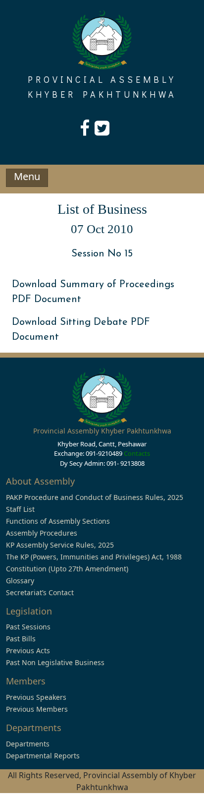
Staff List (20, 509)
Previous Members (37, 709)
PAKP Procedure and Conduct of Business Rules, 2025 (94, 497)
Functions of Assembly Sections (58, 521)
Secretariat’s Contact (40, 592)
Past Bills (21, 638)
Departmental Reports (43, 755)
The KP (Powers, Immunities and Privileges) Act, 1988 (94, 556)
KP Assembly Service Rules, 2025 (60, 545)
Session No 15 (102, 254)
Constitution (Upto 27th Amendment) (67, 568)
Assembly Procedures (41, 533)
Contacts (137, 453)
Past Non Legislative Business (55, 662)
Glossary (20, 580)
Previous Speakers (36, 697)
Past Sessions (28, 626)
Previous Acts (28, 650)
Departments (28, 743)
